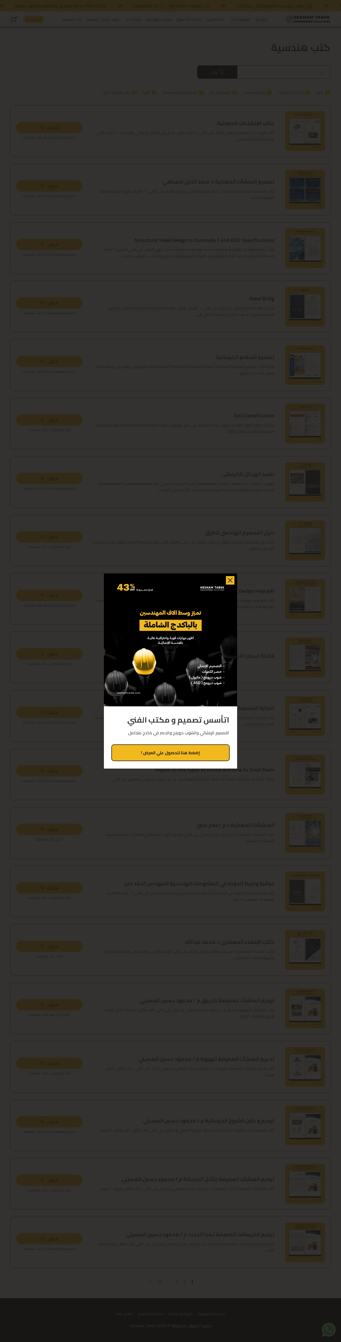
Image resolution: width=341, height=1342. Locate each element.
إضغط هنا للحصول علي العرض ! (170, 753)
